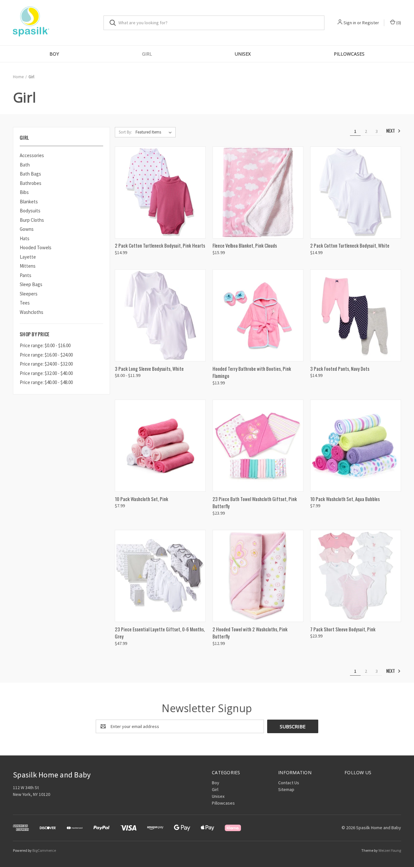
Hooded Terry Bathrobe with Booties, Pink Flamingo (251, 372)
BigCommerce (44, 850)
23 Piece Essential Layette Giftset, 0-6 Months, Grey (160, 633)
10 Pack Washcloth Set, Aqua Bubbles (345, 498)
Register (370, 23)
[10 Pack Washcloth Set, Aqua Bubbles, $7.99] (355, 445)
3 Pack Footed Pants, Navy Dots (339, 368)
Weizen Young (389, 850)
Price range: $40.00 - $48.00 (46, 382)
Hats (24, 238)
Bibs (24, 192)
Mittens (28, 266)
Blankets (29, 201)
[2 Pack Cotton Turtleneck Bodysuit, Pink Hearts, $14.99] (160, 192)
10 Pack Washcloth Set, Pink (141, 498)
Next (391, 130)
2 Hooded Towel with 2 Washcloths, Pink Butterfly (250, 633)
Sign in (349, 23)
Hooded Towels (35, 247)
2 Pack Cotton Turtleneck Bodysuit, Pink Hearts (160, 245)
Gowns (27, 229)
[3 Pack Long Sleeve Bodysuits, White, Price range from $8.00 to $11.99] (160, 315)
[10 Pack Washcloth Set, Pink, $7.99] (160, 445)
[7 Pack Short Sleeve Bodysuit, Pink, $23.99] (355, 576)
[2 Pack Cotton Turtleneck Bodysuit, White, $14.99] (355, 192)
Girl (147, 54)
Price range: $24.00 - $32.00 (46, 364)
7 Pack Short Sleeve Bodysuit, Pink (343, 629)
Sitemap (286, 789)
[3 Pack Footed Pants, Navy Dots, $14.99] (355, 315)
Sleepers (29, 294)
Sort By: (125, 132)
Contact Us (288, 783)
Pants (25, 275)
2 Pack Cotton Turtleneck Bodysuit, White (349, 245)
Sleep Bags (31, 284)
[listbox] (155, 132)
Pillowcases (349, 54)
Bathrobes (30, 183)
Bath (25, 165)
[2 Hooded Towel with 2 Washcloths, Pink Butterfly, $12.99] (258, 576)
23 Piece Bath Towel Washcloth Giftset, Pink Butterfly (254, 502)
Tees (25, 303)
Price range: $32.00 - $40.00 (46, 373)
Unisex (243, 54)
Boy (54, 54)
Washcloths (31, 312)
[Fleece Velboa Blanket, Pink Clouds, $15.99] (258, 192)
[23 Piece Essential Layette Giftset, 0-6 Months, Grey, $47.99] (160, 576)
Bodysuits (30, 211)
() (398, 23)
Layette (28, 257)
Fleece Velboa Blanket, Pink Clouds (244, 245)
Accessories (32, 155)
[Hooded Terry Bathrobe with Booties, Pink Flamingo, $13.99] (258, 315)
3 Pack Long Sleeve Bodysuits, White (149, 368)
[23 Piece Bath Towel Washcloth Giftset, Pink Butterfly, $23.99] (258, 445)
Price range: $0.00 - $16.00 (45, 345)
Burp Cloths (32, 220)
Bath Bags (30, 174)
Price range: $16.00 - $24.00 (46, 355)
